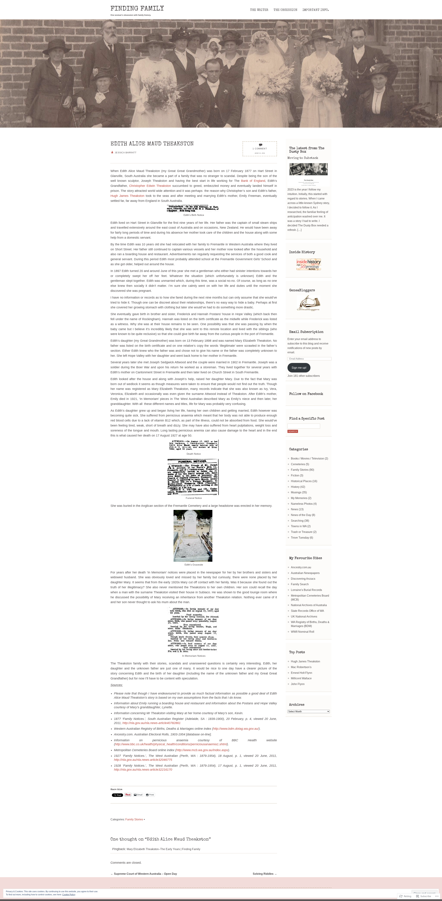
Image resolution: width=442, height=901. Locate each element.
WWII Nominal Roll (302, 631)
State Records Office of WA (307, 610)
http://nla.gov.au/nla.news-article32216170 (143, 769)
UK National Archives (304, 616)
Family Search (300, 584)
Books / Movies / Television (307, 458)
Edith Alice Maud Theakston (152, 144)
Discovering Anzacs (303, 578)
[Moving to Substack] (308, 185)
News (294, 509)
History (295, 486)
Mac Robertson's (301, 667)
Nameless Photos (302, 503)
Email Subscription (306, 332)
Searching (297, 520)
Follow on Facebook (306, 394)
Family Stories (134, 819)
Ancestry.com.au (301, 567)
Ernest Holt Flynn (301, 672)
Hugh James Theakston (127, 196)
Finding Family (137, 9)
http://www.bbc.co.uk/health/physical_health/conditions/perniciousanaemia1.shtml (171, 744)
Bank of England (253, 181)
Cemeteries (298, 464)
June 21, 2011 (260, 153)
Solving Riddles (265, 873)
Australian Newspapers (305, 572)
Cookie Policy (68, 894)
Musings (296, 492)
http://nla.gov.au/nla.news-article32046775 (143, 759)
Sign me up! (299, 367)
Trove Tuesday (300, 537)
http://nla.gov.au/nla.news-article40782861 (151, 723)
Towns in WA (299, 526)
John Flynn (298, 684)
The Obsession (285, 10)
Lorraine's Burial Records (306, 589)
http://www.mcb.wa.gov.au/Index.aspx (202, 750)
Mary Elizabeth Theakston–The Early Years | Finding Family (163, 849)
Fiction (295, 475)
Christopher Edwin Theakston (150, 186)
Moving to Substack (302, 158)
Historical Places (301, 481)
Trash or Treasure (302, 531)
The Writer (259, 10)
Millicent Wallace (301, 678)
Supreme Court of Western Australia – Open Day (143, 873)
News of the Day (301, 514)
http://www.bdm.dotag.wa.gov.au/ (236, 728)
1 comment (260, 148)
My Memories (299, 498)
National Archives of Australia (309, 605)
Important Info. (315, 10)
